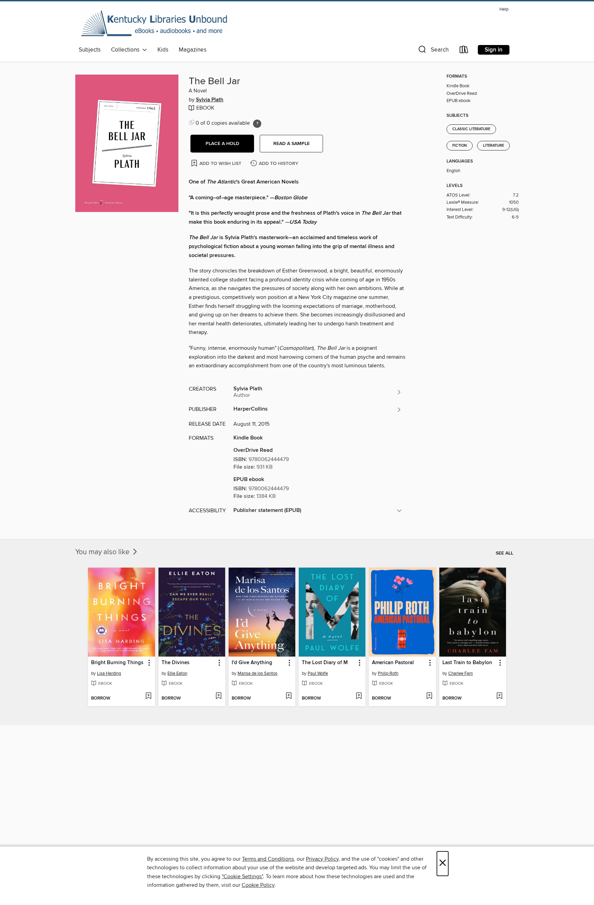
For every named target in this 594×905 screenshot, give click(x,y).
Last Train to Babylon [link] (467, 663)
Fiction (459, 145)
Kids (162, 50)
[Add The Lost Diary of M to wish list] (358, 696)
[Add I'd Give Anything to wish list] (288, 696)
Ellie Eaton (177, 673)
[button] (433, 51)
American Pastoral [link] (393, 663)
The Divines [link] (175, 663)
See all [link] (504, 553)
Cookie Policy (258, 885)
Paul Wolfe (318, 673)
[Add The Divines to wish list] (218, 696)
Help (503, 9)
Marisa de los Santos (257, 673)
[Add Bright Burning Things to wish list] (148, 696)
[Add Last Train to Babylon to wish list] (499, 696)
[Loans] (464, 51)
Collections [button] (126, 50)
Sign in (494, 50)
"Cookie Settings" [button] (242, 876)
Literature (493, 145)
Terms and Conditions (268, 859)
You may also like (103, 552)
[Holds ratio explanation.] (257, 124)
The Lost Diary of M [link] (325, 663)
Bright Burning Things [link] (117, 663)
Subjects (90, 50)
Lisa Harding (109, 673)
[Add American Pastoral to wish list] (429, 696)
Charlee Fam (460, 673)
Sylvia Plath (209, 100)
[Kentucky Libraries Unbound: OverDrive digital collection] (154, 23)
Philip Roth (388, 673)
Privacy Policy (322, 859)
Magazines (193, 50)
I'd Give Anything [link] (252, 663)
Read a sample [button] (291, 144)
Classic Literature (471, 129)
